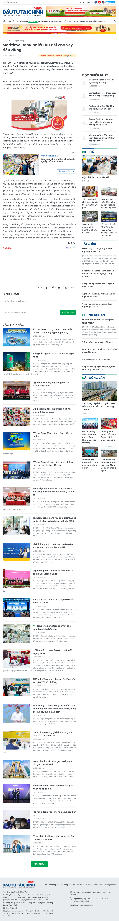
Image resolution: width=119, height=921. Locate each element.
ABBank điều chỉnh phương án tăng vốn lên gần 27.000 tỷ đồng (54, 681)
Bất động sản (69, 21)
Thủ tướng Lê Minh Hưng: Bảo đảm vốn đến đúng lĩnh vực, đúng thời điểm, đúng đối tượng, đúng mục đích (54, 708)
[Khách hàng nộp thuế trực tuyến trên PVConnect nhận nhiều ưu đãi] (16, 552)
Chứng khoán (44, 21)
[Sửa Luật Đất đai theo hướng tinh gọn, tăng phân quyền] (90, 451)
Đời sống (93, 21)
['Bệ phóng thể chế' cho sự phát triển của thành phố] (90, 191)
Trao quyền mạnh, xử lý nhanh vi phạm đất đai (89, 228)
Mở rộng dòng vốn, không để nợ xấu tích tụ (54, 813)
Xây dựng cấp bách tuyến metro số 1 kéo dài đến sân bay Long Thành (99, 406)
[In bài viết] (72, 287)
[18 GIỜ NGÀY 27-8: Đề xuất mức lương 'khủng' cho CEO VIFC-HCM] (109, 216)
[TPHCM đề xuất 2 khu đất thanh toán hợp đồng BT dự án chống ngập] (109, 451)
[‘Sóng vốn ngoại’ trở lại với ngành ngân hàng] (16, 361)
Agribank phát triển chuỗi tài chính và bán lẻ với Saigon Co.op (53, 572)
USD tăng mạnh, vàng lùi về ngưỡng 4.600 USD (97, 250)
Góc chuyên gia (21, 21)
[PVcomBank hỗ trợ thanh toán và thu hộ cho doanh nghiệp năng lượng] (16, 337)
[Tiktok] (103, 2)
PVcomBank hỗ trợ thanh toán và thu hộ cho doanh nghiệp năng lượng (53, 331)
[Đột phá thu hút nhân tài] (99, 165)
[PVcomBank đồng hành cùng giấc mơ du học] (16, 441)
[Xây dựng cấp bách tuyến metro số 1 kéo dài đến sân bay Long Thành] (99, 391)
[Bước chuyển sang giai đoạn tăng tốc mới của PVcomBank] (16, 740)
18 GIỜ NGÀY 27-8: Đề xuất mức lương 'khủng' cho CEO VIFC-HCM (109, 230)
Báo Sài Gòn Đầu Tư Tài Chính (23, 11)
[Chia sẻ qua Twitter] (59, 287)
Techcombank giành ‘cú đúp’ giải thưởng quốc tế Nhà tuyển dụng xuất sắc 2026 (54, 519)
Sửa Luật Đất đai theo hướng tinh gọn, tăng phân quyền (90, 463)
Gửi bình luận (68, 312)
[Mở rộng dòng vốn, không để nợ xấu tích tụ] (16, 819)
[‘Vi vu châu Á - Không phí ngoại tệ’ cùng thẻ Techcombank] (16, 844)
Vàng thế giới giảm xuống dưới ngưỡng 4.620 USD (97, 305)
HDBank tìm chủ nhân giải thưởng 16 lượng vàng (52, 652)
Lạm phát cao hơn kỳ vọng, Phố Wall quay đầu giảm (99, 350)
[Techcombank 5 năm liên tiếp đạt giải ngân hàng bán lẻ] (16, 793)
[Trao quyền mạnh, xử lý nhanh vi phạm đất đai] (90, 216)
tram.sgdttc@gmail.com (107, 885)
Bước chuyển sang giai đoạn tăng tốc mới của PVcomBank (53, 734)
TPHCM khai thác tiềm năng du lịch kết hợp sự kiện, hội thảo (108, 203)
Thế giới (101, 21)
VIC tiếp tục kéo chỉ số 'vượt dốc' (97, 342)
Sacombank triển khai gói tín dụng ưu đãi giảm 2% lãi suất (53, 763)
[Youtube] (99, 2)
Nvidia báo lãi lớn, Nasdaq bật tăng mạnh (98, 321)
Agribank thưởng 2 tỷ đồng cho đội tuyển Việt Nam (51, 384)
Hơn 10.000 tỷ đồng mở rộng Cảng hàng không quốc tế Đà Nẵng (89, 437)
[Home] (4, 21)
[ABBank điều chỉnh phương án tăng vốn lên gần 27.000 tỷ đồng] (16, 687)
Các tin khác (13, 324)
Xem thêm (39, 864)
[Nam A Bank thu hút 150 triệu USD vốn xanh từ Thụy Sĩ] (16, 607)
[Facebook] (95, 2)
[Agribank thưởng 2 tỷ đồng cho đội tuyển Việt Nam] (16, 390)
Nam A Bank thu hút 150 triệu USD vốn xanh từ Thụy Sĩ (53, 601)
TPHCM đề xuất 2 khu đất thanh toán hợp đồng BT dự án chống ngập (108, 465)
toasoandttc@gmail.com (84, 905)
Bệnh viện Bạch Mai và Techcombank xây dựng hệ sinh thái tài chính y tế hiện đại (54, 491)
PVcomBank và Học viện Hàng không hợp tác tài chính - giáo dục (53, 464)
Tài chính (33, 21)
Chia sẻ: (40, 287)
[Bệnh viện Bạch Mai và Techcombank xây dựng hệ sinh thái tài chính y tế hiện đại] (16, 496)
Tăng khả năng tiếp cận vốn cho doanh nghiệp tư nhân (52, 627)
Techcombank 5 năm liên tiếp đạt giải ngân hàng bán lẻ (53, 787)
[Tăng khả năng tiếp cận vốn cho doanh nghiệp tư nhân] (16, 633)
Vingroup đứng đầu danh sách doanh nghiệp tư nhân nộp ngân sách (102, 138)
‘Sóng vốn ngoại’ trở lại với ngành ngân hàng (53, 355)
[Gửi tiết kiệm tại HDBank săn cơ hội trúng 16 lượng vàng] (16, 416)
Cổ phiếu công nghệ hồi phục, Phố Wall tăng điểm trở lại (98, 368)
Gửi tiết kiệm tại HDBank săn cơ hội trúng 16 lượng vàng (52, 410)
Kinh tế (11, 21)
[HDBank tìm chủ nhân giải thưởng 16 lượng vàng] (16, 658)
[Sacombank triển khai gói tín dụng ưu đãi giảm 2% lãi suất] (16, 769)
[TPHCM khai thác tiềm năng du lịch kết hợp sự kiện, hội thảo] (109, 191)
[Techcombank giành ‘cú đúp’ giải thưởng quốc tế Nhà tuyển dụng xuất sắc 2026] (16, 525)
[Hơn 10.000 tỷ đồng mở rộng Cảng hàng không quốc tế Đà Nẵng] (90, 423)
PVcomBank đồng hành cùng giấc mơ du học (53, 435)
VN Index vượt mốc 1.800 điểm (96, 359)
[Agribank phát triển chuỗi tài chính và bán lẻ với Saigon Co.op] (16, 578)
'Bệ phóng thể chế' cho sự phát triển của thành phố (90, 203)
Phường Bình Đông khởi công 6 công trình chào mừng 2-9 (108, 436)
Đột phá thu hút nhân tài (95, 177)
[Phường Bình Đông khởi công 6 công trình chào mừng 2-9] (109, 423)
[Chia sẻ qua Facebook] (53, 287)
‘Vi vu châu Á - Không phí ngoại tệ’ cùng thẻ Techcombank (54, 838)
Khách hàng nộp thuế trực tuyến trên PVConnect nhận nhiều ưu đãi (53, 546)
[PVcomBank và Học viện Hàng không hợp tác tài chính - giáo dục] (16, 470)
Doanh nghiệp (82, 21)
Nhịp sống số (56, 21)
